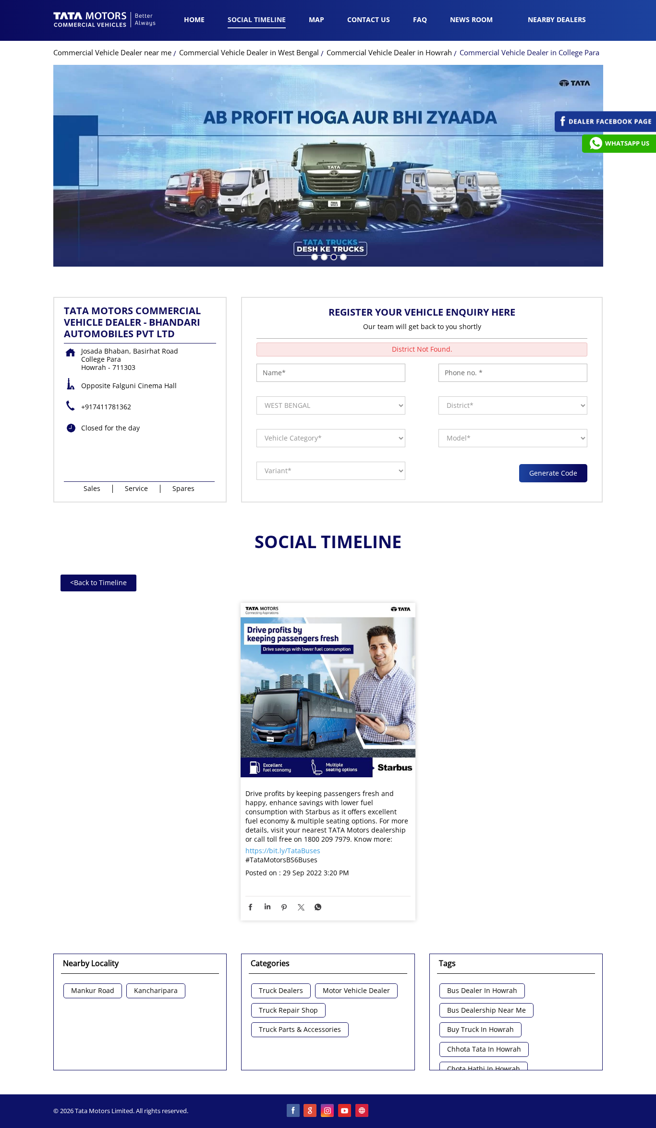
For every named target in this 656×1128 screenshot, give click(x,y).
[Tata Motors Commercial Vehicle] (104, 20)
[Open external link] (605, 129)
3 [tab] (332, 256)
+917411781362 (106, 406)
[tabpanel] (328, 166)
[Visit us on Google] (311, 1111)
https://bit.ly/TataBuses (282, 850)
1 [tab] (313, 256)
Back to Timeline (98, 582)
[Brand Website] (362, 1111)
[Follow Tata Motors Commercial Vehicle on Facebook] (293, 1111)
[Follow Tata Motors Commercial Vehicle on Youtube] (345, 1111)
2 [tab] (323, 256)
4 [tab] (342, 256)
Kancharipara (156, 991)
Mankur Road (92, 991)
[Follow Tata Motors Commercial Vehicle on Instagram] (328, 1111)
